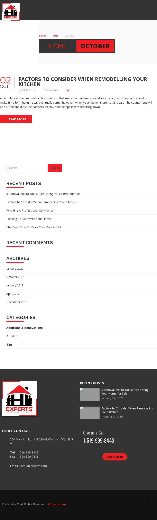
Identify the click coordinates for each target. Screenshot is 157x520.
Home (43, 36)
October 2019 (15, 277)
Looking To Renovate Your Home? (29, 219)
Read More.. (18, 119)
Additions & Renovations (24, 328)
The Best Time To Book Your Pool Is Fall (33, 227)
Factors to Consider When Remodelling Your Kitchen (83, 81)
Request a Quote (114, 457)
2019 (55, 36)
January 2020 (15, 269)
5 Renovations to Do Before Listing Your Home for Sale (43, 194)
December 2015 (17, 302)
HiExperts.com (56, 504)
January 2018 (15, 285)
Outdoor (12, 336)
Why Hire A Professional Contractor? (30, 210)
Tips (67, 90)
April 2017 (12, 294)
